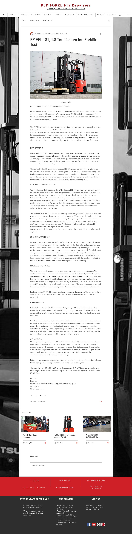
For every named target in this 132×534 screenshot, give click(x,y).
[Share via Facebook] (31, 395)
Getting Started (34, 20)
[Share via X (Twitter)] (36, 395)
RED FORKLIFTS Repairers (66, 5)
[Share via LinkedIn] (41, 395)
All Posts (23, 20)
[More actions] (100, 34)
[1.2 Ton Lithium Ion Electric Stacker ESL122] (66, 424)
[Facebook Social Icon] (89, 524)
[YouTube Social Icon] (94, 524)
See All (109, 412)
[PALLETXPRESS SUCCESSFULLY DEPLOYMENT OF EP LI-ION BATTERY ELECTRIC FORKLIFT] (97, 424)
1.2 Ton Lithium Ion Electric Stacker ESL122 (64, 436)
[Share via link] (45, 395)
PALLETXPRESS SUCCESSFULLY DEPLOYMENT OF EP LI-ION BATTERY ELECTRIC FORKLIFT (97, 436)
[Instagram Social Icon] (98, 524)
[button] (109, 20)
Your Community (48, 20)
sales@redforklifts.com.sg (65, 487)
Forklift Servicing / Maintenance (30, 436)
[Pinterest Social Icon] (103, 524)
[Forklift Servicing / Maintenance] (35, 424)
